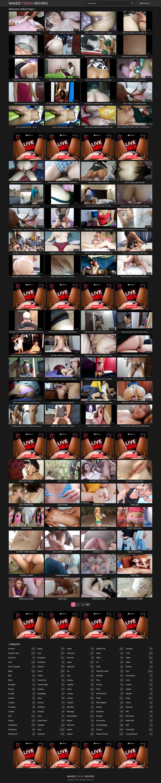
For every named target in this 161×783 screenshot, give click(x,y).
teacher (139, 667)
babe (21, 671)
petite (109, 698)
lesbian (80, 694)
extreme (51, 667)
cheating (21, 707)
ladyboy (80, 685)
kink (80, 676)
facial (51, 671)
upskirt (139, 689)
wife (139, 725)
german (51, 702)
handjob (51, 725)
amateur (21, 649)
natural (80, 734)
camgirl (21, 694)
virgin (139, 698)
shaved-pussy (109, 734)
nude (109, 653)
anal (21, 662)
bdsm (21, 680)
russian (109, 716)
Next (87, 604)
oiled (109, 667)
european (51, 658)
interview (80, 658)
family (51, 676)
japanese (80, 667)
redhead (109, 711)
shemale (139, 649)
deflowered (21, 734)
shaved (109, 729)
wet (139, 711)
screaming (109, 720)
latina (80, 689)
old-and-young (109, 671)
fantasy (51, 689)
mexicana (80, 725)
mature (80, 720)
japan (80, 662)
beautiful (21, 685)
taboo (139, 658)
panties (109, 685)
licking (80, 698)
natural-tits (109, 649)
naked (80, 729)
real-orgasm (109, 702)
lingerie (80, 702)
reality (109, 707)
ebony (51, 649)
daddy (21, 720)
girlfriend (51, 707)
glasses (51, 711)
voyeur (139, 702)
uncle (139, 680)
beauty (21, 689)
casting (21, 702)
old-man (109, 676)
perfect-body (109, 694)
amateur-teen (21, 653)
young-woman (139, 734)
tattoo (139, 662)
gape (51, 698)
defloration (21, 729)
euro (51, 653)
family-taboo (51, 685)
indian (80, 649)
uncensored (139, 676)
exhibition (51, 662)
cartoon (21, 698)
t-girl (139, 653)
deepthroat (21, 725)
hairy (51, 716)
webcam (139, 707)
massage (80, 711)
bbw (21, 676)
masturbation (80, 716)
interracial (80, 653)
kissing (80, 680)
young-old (139, 729)
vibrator (139, 694)
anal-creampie (21, 667)
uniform (139, 685)
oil (109, 662)
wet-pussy (139, 716)
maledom (80, 707)
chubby (21, 711)
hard (51, 729)
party (109, 689)
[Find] (132, 3)
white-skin (139, 720)
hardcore (51, 734)
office (109, 658)
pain (109, 680)
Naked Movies (28, 3)
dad (21, 716)
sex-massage (109, 725)
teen (139, 671)
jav (80, 671)
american (21, 658)
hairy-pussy (51, 720)
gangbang (51, 694)
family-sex (51, 680)
